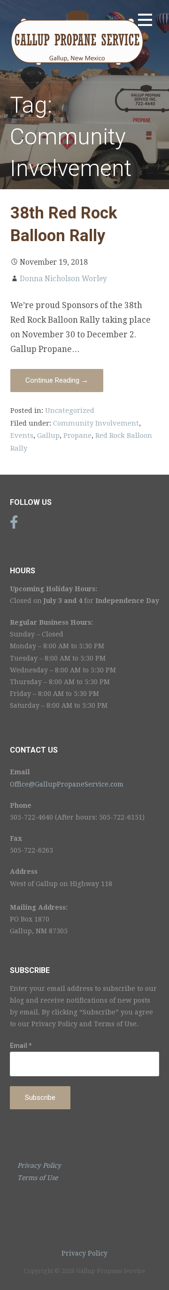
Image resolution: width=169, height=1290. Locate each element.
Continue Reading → (56, 380)
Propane (77, 435)
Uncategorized (69, 410)
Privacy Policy (84, 1253)
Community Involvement (96, 423)
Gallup (48, 435)
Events (21, 435)
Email (21, 1045)
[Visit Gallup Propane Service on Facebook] (14, 524)
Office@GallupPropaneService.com (66, 784)
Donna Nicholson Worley (63, 279)
